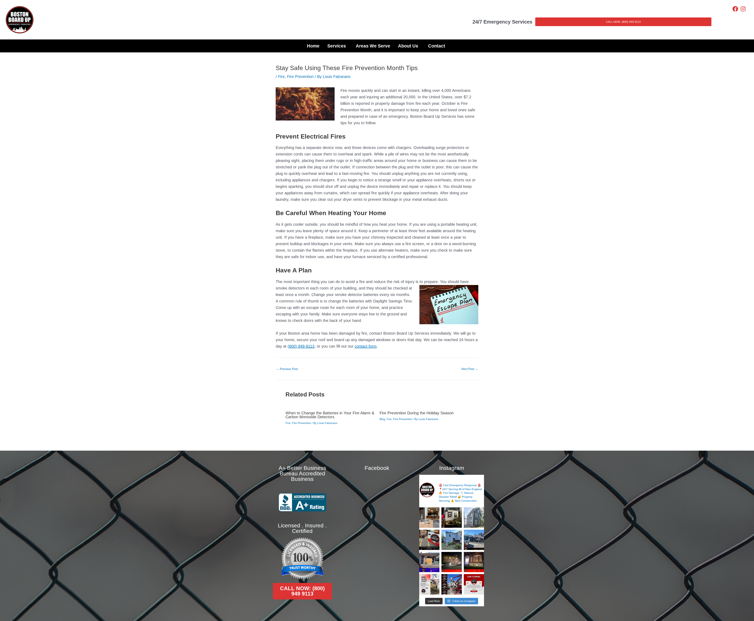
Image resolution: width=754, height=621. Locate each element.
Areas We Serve (373, 45)
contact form (366, 346)
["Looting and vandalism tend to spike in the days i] (429, 584)
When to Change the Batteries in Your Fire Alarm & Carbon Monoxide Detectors (329, 415)
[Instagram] (743, 9)
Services (336, 45)
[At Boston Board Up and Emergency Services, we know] (474, 540)
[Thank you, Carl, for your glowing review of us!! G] (429, 540)
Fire (281, 76)
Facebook (377, 468)
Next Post (469, 368)
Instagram (451, 468)
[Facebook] (735, 9)
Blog (382, 419)
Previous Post (287, 368)
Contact (436, 45)
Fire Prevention (300, 76)
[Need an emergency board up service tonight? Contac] (451, 517)
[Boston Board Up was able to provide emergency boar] (429, 517)
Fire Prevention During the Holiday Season (417, 413)
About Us (408, 45)
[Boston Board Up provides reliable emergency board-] (474, 562)
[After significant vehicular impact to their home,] (474, 517)
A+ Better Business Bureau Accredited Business (302, 473)
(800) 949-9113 (301, 346)
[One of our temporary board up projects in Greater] (451, 562)
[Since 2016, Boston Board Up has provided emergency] (451, 584)
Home (313, 45)
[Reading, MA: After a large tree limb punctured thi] (451, 540)
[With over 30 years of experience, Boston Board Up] (429, 562)
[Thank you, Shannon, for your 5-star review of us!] (474, 584)
